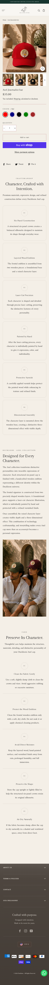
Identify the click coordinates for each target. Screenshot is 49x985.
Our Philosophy (10, 900)
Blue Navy (12, 114)
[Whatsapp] (44, 973)
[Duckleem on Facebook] (19, 931)
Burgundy (32, 114)
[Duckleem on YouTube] (31, 931)
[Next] (44, 80)
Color (8, 109)
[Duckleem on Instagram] (25, 931)
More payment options (24, 152)
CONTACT (7, 889)
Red (5, 114)
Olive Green (26, 114)
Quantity (7, 123)
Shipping (17, 99)
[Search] (39, 10)
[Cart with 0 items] (43, 10)
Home (4, 20)
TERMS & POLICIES (11, 879)
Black (19, 114)
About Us (7, 867)
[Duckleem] (24, 10)
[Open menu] (4, 10)
